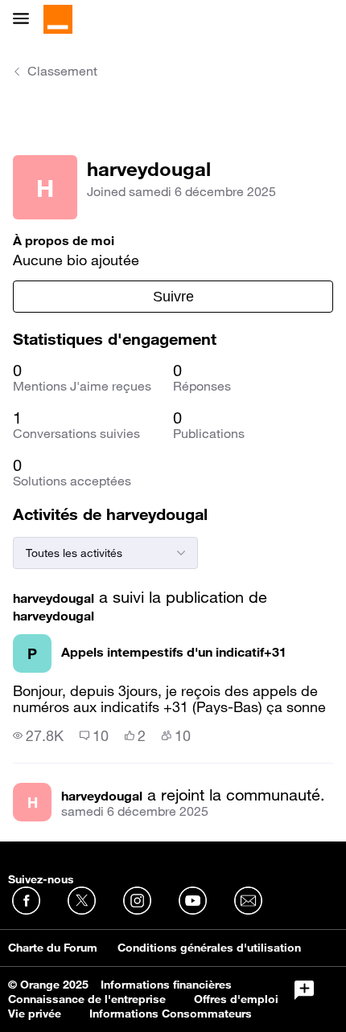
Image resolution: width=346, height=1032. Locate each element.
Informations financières (166, 984)
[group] (38, 735)
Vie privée (34, 1013)
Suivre (173, 297)
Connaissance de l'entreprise (87, 999)
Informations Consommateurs (170, 1013)
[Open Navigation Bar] (26, 19)
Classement (62, 71)
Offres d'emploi (236, 999)
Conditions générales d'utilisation (209, 947)
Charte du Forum (52, 947)
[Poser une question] (304, 990)
